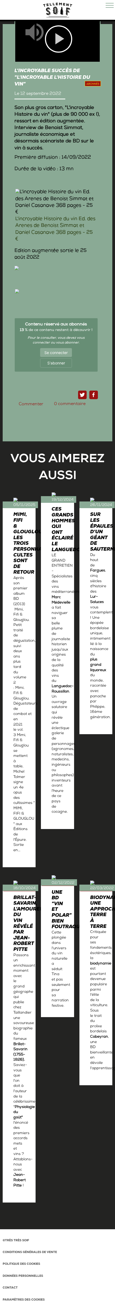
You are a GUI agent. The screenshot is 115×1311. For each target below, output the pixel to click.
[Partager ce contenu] (93, 395)
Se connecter (56, 352)
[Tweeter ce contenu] (82, 395)
